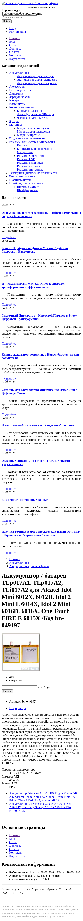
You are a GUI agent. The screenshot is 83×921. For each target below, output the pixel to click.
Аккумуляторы (19, 72)
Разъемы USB (26, 159)
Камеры (14, 100)
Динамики (16, 93)
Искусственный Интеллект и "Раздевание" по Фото (38, 425)
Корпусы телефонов (30, 110)
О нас (13, 45)
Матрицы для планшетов (33, 131)
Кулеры (14, 121)
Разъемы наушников (30, 162)
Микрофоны (25, 152)
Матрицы (15, 124)
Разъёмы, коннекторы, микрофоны (32, 141)
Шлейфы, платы (27, 190)
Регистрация (17, 31)
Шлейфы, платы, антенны (26, 183)
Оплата (14, 52)
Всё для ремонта (20, 90)
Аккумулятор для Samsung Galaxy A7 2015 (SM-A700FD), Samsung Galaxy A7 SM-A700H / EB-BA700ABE (40, 807)
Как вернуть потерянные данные (25, 499)
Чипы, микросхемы (22, 176)
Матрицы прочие (28, 135)
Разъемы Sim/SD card (31, 155)
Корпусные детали (21, 107)
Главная (14, 38)
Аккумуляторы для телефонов (37, 83)
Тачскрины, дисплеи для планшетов (33, 173)
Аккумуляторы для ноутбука (35, 76)
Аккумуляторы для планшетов (37, 79)
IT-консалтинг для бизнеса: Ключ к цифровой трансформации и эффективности (33, 285)
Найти (6, 21)
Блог (12, 41)
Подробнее (9, 237)
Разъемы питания (28, 166)
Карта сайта (17, 59)
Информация (17, 708)
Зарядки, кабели (19, 97)
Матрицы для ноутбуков (33, 128)
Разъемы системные (30, 169)
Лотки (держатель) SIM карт (35, 114)
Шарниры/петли (20, 180)
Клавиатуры (17, 103)
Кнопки (22, 145)
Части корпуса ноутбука (32, 117)
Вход (12, 28)
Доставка (15, 48)
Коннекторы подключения (34, 148)
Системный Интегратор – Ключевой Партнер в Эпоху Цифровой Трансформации (39, 317)
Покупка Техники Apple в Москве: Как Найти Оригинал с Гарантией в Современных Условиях (41, 533)
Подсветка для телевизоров (27, 138)
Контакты (15, 55)
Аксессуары (17, 86)
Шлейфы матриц (28, 186)
